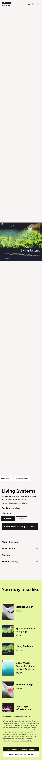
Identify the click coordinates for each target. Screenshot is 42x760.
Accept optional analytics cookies (21, 749)
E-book (22, 519)
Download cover (21, 479)
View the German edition (11, 508)
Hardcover (8, 519)
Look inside (6, 479)
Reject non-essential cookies (21, 754)
